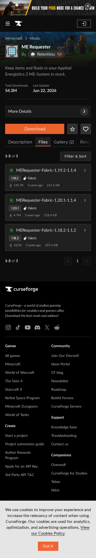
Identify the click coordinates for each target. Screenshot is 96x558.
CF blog (57, 373)
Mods (35, 38)
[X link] (47, 327)
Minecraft (14, 38)
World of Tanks (17, 415)
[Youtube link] (28, 327)
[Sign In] (84, 23)
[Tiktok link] (18, 327)
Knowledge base (64, 427)
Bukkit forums (62, 398)
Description (20, 142)
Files (43, 142)
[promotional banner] (48, 7)
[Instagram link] (8, 327)
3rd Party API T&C (19, 475)
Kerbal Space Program (22, 398)
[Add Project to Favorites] (72, 129)
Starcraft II (13, 389)
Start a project (16, 436)
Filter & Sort (76, 156)
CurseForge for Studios (69, 473)
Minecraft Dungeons (21, 406)
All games (12, 356)
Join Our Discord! (65, 356)
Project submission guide (24, 444)
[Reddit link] (57, 327)
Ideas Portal (60, 364)
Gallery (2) (64, 142)
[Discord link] (37, 327)
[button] (48, 177)
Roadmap (58, 389)
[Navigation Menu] (7, 23)
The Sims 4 (14, 381)
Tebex (55, 482)
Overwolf (58, 465)
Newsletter (59, 381)
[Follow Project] (86, 129)
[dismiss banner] (88, 6)
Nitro (55, 490)
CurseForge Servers (66, 406)
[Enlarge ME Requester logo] (11, 51)
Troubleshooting (64, 436)
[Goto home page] (18, 23)
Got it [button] (48, 546)
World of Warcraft (19, 373)
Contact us (59, 444)
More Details (19, 111)
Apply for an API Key (21, 466)
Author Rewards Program (18, 455)
